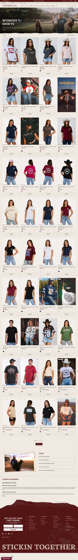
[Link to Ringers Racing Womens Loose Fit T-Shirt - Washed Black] (11, 91)
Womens (31, 5)
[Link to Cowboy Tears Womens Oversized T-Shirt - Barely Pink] (67, 51)
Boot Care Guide (44, 522)
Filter (4, 35)
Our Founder (31, 525)
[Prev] (4, 51)
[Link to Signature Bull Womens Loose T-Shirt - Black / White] (67, 171)
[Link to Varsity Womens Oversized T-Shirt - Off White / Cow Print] (11, 211)
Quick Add (11, 73)
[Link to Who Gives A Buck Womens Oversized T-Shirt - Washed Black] (48, 51)
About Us (30, 518)
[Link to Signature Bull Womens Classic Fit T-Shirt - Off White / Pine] (48, 372)
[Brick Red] (22, 391)
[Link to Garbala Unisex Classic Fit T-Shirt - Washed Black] (11, 372)
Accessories (53, 5)
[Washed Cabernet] (22, 271)
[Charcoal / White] (22, 70)
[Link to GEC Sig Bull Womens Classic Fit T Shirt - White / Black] (30, 211)
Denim (38, 5)
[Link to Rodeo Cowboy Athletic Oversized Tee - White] (30, 331)
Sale (57, 5)
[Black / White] (58, 191)
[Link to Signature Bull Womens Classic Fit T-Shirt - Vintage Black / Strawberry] (48, 91)
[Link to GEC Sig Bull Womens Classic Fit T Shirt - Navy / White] (48, 211)
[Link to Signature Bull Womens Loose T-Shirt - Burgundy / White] (48, 171)
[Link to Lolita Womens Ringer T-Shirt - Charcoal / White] (30, 51)
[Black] (22, 151)
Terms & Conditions (56, 518)
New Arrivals (22, 5)
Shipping (54, 522)
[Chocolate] (40, 351)
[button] (71, 35)
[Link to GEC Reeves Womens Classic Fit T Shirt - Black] (30, 291)
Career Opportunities (32, 523)
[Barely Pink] (58, 70)
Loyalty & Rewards (32, 527)
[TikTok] (11, 533)
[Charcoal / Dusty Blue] (22, 431)
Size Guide (43, 518)
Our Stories (31, 520)
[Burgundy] (3, 311)
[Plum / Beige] (58, 151)
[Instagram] (5, 533)
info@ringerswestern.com (71, 520)
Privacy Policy (55, 520)
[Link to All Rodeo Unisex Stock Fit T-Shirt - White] (67, 291)
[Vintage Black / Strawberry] (40, 110)
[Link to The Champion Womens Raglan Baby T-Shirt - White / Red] (30, 91)
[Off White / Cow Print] (3, 231)
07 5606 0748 (69, 518)
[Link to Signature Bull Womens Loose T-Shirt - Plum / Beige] (67, 131)
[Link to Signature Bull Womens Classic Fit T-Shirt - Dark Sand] (11, 412)
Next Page (39, 444)
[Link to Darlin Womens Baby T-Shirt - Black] (30, 131)
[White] (40, 271)
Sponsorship (31, 522)
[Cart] (75, 5)
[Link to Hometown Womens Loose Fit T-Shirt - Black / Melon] (48, 412)
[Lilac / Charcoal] (58, 391)
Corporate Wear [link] (23, 2)
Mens (27, 5)
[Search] (67, 5)
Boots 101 (42, 520)
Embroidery (43, 523)
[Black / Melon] (40, 431)
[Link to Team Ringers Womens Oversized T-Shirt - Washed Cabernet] (30, 251)
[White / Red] (3, 70)
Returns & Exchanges (57, 523)
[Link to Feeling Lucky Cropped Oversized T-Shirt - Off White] (67, 412)
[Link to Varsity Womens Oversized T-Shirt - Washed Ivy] (67, 331)
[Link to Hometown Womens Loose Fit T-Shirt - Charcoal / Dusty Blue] (30, 412)
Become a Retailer (32, 529)
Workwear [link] (13, 2)
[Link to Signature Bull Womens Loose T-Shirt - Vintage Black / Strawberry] (48, 131)
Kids (35, 5)
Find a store (68, 529)
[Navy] (58, 271)
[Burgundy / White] (40, 191)
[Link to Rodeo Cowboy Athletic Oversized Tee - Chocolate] (48, 331)
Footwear (47, 5)
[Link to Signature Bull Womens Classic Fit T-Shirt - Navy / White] (11, 131)
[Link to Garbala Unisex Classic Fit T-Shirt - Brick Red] (30, 372)
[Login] (72, 5)
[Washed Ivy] (58, 351)
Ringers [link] (4, 2)
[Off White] (58, 431)
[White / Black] (22, 231)
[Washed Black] (40, 70)
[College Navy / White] (40, 311)
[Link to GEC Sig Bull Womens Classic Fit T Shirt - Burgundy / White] (67, 211)
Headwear (42, 5)
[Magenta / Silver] (22, 191)
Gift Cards (55, 527)
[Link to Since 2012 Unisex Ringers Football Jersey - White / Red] (11, 51)
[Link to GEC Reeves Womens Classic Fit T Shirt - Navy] (67, 251)
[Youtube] (8, 533)
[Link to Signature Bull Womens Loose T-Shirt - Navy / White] (11, 171)
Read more (4, 495)
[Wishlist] (70, 5)
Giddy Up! (13, 529)
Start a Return (55, 525)
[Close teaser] (12, 556)
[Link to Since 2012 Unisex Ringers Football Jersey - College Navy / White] (48, 291)
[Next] (19, 51)
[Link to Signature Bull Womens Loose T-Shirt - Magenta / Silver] (30, 171)
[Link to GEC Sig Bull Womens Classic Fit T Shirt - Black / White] (11, 251)
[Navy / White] (3, 151)
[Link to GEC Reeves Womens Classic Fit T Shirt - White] (48, 251)
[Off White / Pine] (40, 391)
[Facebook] (2, 533)
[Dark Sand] (3, 431)
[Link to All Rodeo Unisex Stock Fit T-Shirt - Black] (11, 331)
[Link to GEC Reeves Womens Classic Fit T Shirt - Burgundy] (11, 291)
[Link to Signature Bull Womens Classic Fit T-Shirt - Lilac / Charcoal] (67, 372)
